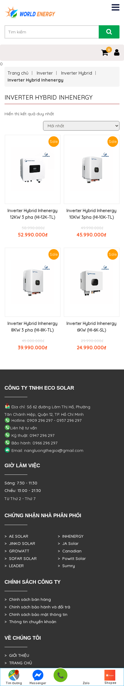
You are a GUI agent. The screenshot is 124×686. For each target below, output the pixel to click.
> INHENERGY (70, 536)
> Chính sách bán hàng (28, 599)
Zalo (86, 683)
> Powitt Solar (72, 558)
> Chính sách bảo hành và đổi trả (37, 606)
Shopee (110, 683)
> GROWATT (17, 550)
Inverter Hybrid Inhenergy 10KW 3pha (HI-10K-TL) (91, 214)
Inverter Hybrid (76, 73)
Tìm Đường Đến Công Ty (14, 683)
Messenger (37, 683)
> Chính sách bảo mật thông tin (36, 614)
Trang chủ (18, 73)
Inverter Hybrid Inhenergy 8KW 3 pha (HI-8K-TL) (32, 327)
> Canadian (70, 550)
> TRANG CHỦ (18, 662)
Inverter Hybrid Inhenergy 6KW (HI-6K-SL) (91, 327)
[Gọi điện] (60, 677)
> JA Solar (68, 543)
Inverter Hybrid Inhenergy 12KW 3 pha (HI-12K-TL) (32, 214)
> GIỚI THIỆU (17, 655)
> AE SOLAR (16, 536)
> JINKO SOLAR (20, 543)
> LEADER (14, 565)
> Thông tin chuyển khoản (30, 621)
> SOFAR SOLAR (21, 558)
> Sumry (66, 565)
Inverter (45, 73)
